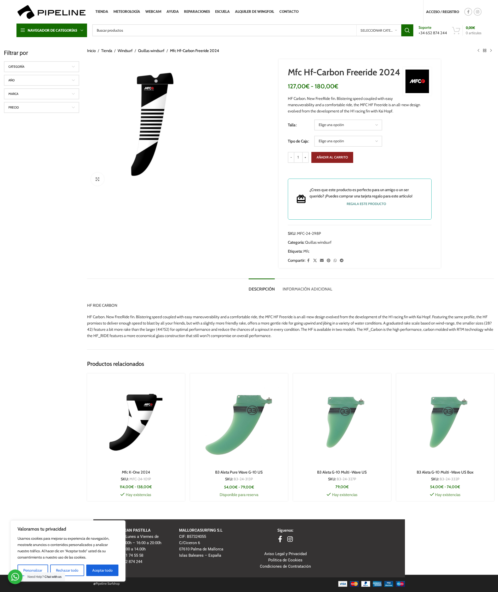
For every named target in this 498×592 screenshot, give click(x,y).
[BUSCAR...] (407, 30)
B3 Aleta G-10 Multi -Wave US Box (445, 472)
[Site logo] (51, 11)
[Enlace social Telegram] (341, 260)
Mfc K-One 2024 (136, 472)
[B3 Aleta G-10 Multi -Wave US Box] (445, 422)
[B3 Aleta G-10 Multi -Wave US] (342, 422)
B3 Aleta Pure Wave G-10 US (239, 472)
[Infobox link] (433, 30)
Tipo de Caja (298, 141)
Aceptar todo (102, 570)
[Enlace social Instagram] (478, 12)
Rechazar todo (67, 570)
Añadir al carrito (332, 157)
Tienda (106, 50)
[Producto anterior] (478, 51)
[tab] (262, 286)
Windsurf (125, 50)
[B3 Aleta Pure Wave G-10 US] (239, 422)
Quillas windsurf (151, 50)
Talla (291, 125)
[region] (67, 551)
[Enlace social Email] (321, 260)
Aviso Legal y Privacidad (285, 553)
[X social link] (315, 260)
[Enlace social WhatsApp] (335, 260)
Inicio (91, 50)
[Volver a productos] (485, 51)
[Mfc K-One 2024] (136, 422)
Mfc (306, 251)
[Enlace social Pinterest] (328, 260)
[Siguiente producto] (491, 51)
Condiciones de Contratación (285, 566)
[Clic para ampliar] (97, 179)
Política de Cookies (285, 560)
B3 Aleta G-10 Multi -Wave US (342, 472)
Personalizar (32, 570)
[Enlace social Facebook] (468, 12)
